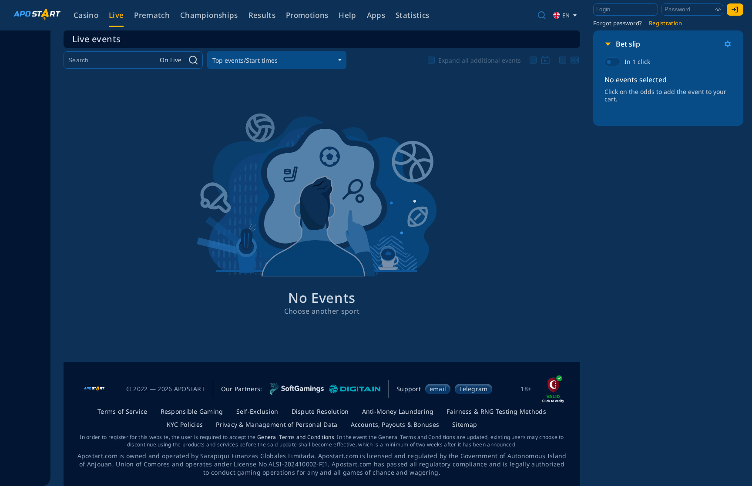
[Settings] (727, 44)
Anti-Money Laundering (398, 411)
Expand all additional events (479, 60)
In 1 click (637, 61)
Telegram (473, 389)
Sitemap (464, 424)
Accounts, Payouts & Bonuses (395, 424)
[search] (541, 15)
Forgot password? (617, 23)
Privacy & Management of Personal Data (276, 424)
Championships (209, 15)
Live (116, 15)
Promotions (307, 15)
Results (261, 15)
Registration (665, 23)
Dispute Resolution (320, 411)
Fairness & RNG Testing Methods (496, 411)
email (438, 389)
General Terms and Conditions (295, 437)
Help (347, 15)
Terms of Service (122, 411)
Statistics (412, 15)
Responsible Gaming (192, 411)
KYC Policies (185, 424)
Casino (86, 15)
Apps (376, 15)
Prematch (152, 15)
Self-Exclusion (257, 411)
